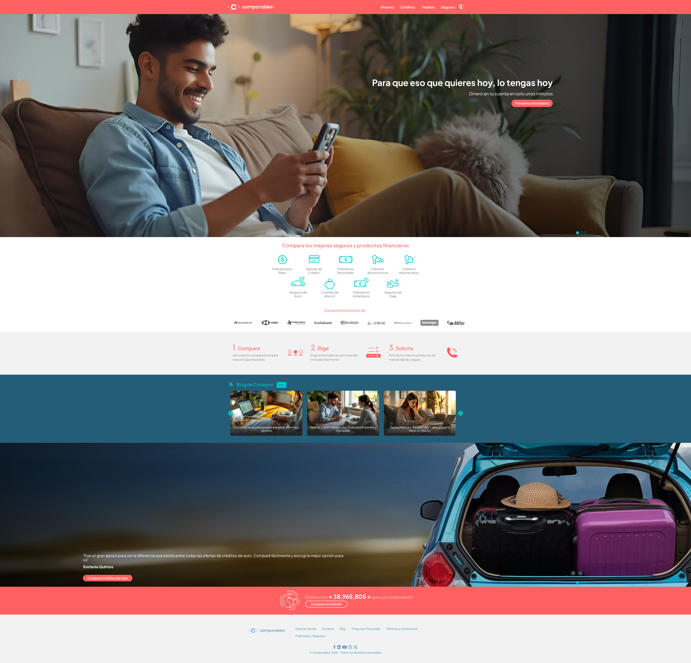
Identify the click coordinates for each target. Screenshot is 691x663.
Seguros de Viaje (393, 294)
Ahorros (387, 7)
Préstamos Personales (345, 271)
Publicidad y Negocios (310, 636)
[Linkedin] (339, 648)
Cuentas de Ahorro (329, 294)
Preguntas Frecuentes (366, 629)
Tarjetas (428, 7)
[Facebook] (334, 648)
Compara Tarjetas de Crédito (109, 578)
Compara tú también (326, 604)
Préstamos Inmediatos (532, 103)
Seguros (448, 7)
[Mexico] (461, 3)
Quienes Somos (306, 629)
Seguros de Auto (298, 294)
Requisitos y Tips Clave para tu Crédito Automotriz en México (343, 429)
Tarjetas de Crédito (314, 271)
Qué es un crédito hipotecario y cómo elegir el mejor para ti (420, 429)
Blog (343, 629)
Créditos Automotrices (377, 271)
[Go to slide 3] (585, 232)
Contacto (328, 629)
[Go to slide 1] (577, 232)
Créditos (407, 7)
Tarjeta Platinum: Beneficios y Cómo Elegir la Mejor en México (266, 429)
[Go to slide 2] (581, 232)
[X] (355, 648)
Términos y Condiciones (402, 629)
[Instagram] (350, 648)
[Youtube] (344, 648)
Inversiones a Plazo (282, 271)
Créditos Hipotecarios (409, 271)
